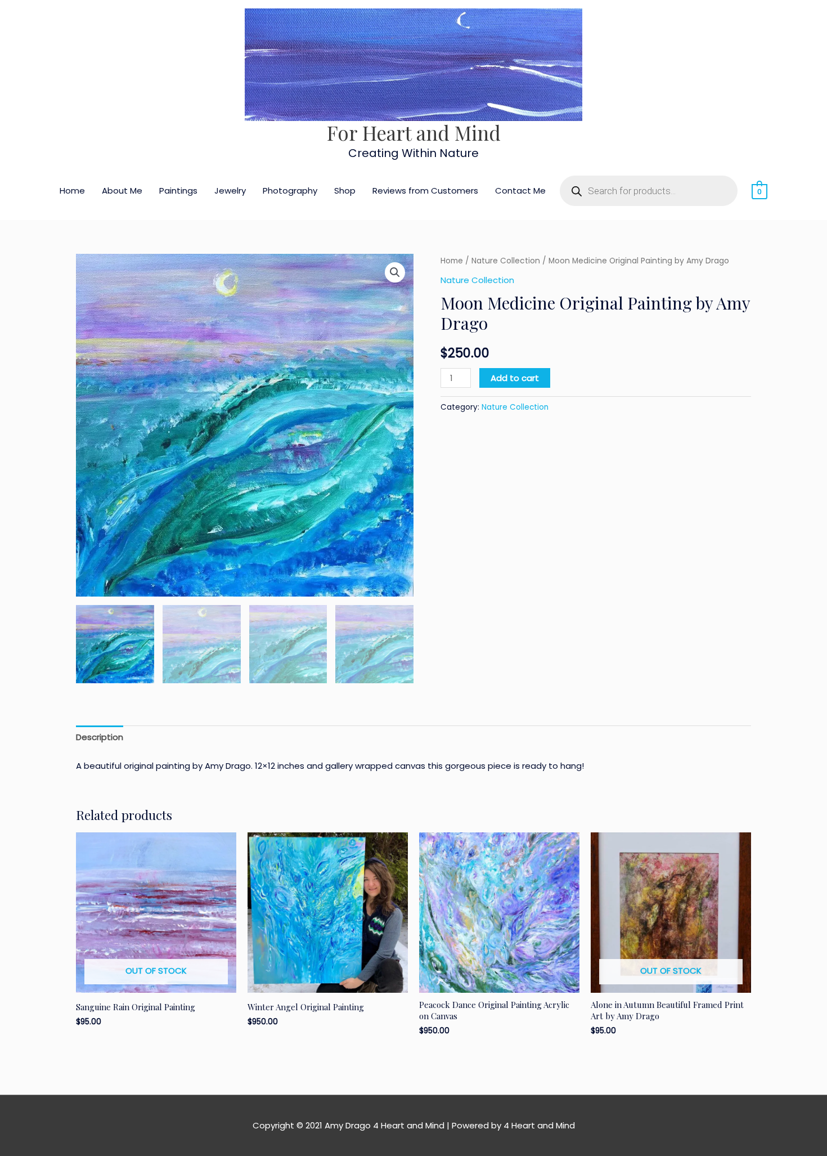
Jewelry (230, 190)
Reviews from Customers (425, 190)
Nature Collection (505, 261)
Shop (345, 190)
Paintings (178, 190)
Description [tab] (99, 737)
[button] (395, 272)
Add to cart (515, 378)
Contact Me (520, 190)
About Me (122, 190)
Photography (290, 190)
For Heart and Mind (414, 132)
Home (72, 190)
